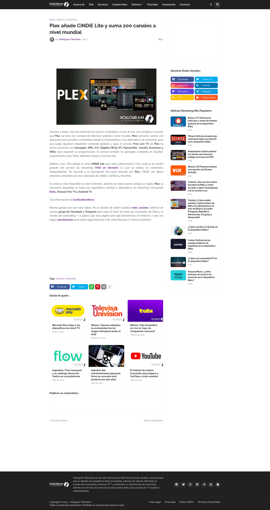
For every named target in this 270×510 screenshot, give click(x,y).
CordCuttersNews (83, 199)
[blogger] (217, 484)
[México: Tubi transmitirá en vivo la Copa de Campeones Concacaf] (145, 311)
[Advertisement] (106, 53)
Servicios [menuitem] (103, 4)
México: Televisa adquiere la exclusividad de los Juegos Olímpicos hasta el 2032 (106, 330)
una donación (65, 219)
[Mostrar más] (109, 286)
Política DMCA (186, 502)
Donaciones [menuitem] (168, 4)
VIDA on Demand (106, 167)
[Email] (103, 286)
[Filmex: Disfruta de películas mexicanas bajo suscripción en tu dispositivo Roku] (178, 140)
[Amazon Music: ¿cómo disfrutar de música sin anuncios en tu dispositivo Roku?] (178, 275)
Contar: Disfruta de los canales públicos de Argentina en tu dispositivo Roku (201, 244)
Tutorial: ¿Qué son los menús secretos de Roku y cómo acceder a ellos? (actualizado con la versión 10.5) (203, 186)
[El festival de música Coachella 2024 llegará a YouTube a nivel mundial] (145, 356)
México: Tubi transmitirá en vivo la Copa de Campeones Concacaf (143, 328)
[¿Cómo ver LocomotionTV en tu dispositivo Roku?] (178, 262)
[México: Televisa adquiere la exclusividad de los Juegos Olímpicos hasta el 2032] (106, 311)
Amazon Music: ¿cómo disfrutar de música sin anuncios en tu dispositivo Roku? (201, 275)
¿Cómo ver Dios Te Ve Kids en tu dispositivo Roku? (203, 228)
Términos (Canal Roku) (209, 502)
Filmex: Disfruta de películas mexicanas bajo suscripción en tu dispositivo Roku (202, 139)
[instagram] (190, 484)
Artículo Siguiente (153, 420)
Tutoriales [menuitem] (152, 4)
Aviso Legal (155, 502)
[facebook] (176, 484)
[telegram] (204, 484)
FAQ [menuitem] (91, 4)
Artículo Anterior (59, 420)
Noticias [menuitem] (136, 4)
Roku (53, 191)
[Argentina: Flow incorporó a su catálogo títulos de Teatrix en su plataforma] (67, 356)
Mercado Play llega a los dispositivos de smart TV (66, 327)
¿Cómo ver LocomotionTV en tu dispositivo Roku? (202, 259)
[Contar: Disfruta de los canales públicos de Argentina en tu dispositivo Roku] (178, 244)
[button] (211, 4)
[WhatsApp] (91, 286)
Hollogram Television (80, 502)
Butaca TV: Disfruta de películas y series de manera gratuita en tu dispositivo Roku (202, 122)
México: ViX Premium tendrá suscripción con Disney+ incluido (202, 169)
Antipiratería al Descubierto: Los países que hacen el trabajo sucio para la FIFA (202, 154)
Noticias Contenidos (67, 20)
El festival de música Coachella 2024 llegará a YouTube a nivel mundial (144, 373)
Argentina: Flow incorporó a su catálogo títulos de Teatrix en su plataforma (67, 373)
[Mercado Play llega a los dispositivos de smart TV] (67, 311)
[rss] (211, 484)
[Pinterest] (97, 286)
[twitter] (183, 484)
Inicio (52, 20)
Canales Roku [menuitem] (119, 4)
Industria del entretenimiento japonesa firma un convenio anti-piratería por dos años (105, 375)
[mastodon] (197, 484)
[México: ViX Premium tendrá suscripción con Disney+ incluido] (178, 170)
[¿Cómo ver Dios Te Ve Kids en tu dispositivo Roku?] (178, 231)
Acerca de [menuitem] (79, 4)
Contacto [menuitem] (185, 4)
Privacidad (170, 502)
